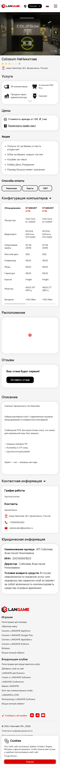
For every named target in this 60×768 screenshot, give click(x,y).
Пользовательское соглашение (17, 735)
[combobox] (35, 6)
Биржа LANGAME (10, 686)
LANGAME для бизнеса (13, 673)
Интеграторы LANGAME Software (18, 699)
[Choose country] (25, 6)
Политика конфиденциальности (17, 730)
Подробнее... (11, 755)
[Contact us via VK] (32, 715)
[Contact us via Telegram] (37, 715)
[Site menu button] (55, 6)
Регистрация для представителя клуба (21, 664)
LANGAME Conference (13, 681)
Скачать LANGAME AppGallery (17, 639)
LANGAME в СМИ (10, 694)
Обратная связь (9, 626)
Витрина (6, 648)
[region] (30, 254)
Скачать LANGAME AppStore (16, 630)
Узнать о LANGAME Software (16, 677)
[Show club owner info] (5, 119)
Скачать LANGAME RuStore (15, 643)
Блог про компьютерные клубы (17, 690)
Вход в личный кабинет (13, 652)
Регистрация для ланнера (14, 622)
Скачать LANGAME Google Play (17, 635)
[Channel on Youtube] (43, 715)
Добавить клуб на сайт (13, 668)
